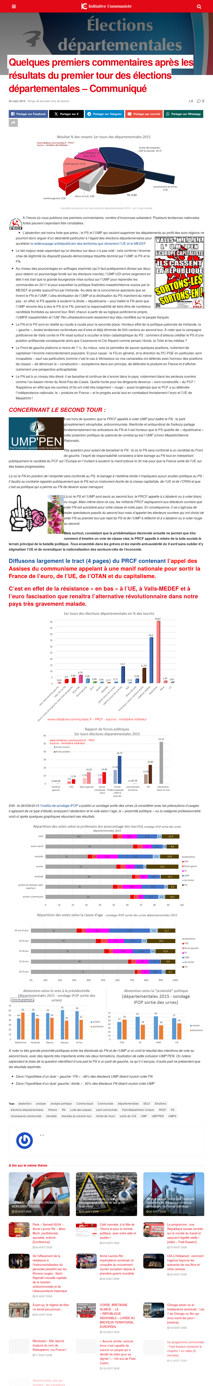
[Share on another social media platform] (13, 123)
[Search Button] (199, 6)
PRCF (162, 1109)
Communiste (105, 1103)
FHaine (52, 1109)
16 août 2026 (110, 1368)
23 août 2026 (110, 1243)
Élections (160, 1103)
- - (42, 1134)
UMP (144, 1116)
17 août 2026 (43, 1355)
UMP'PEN (158, 1116)
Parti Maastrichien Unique (138, 1109)
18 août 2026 (178, 1327)
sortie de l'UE (128, 1116)
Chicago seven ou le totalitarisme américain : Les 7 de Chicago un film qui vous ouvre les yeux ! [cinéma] (185, 1313)
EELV (147, 1103)
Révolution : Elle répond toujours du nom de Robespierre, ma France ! (50, 1345)
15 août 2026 (178, 1359)
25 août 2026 (22, 1211)
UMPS (172, 1116)
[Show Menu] (14, 6)
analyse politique (61, 1103)
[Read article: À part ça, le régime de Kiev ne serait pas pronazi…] (19, 1310)
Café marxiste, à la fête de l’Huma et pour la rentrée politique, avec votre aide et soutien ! (118, 1231)
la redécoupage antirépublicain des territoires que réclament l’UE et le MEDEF (87, 243)
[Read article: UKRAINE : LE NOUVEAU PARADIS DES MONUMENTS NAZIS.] (39, 1194)
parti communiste (106, 1109)
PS (173, 1109)
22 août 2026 (110, 1278)
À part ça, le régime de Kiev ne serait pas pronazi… (51, 1307)
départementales (128, 1103)
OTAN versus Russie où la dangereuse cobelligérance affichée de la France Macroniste (103, 1202)
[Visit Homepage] (106, 6)
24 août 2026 (90, 1211)
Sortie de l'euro (105, 1116)
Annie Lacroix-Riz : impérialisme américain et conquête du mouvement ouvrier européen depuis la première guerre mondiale (117, 1264)
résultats (51, 1116)
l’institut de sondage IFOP (59, 805)
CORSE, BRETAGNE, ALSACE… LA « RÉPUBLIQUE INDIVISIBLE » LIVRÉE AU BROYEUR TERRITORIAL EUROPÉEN (117, 1316)
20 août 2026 (43, 1314)
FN (64, 1109)
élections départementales (27, 1109)
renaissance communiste (26, 1116)
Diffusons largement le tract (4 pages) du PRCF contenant (104, 568)
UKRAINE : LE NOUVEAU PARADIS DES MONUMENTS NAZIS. (37, 1204)
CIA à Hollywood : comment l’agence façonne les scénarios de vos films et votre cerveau (185, 1262)
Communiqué (85, 1103)
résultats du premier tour (77, 1116)
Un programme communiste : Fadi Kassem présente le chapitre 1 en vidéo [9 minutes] (185, 1347)
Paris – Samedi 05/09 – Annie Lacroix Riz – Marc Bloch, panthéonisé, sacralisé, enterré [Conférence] (49, 1233)
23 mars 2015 (17, 101)
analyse (41, 1103)
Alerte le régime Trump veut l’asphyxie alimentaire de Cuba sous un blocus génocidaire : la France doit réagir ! (170, 1202)
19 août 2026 (110, 1332)
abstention (25, 1103)
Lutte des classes (81, 1109)
